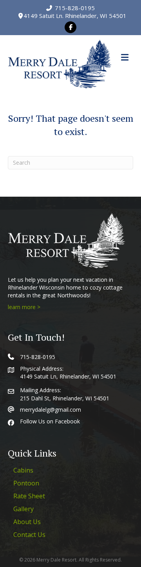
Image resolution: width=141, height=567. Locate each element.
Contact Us (29, 534)
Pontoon (26, 483)
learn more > (24, 307)
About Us (27, 521)
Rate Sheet (29, 496)
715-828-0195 (74, 8)
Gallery (23, 509)
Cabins (23, 470)
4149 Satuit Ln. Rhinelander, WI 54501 (74, 16)
